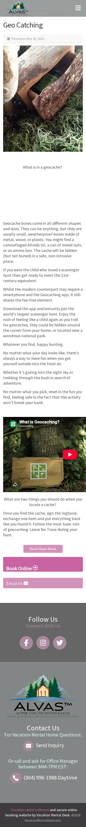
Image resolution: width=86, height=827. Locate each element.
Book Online (19, 568)
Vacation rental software (30, 809)
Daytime (50, 777)
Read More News (43, 548)
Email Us (15, 583)
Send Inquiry (49, 745)
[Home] (18, 8)
